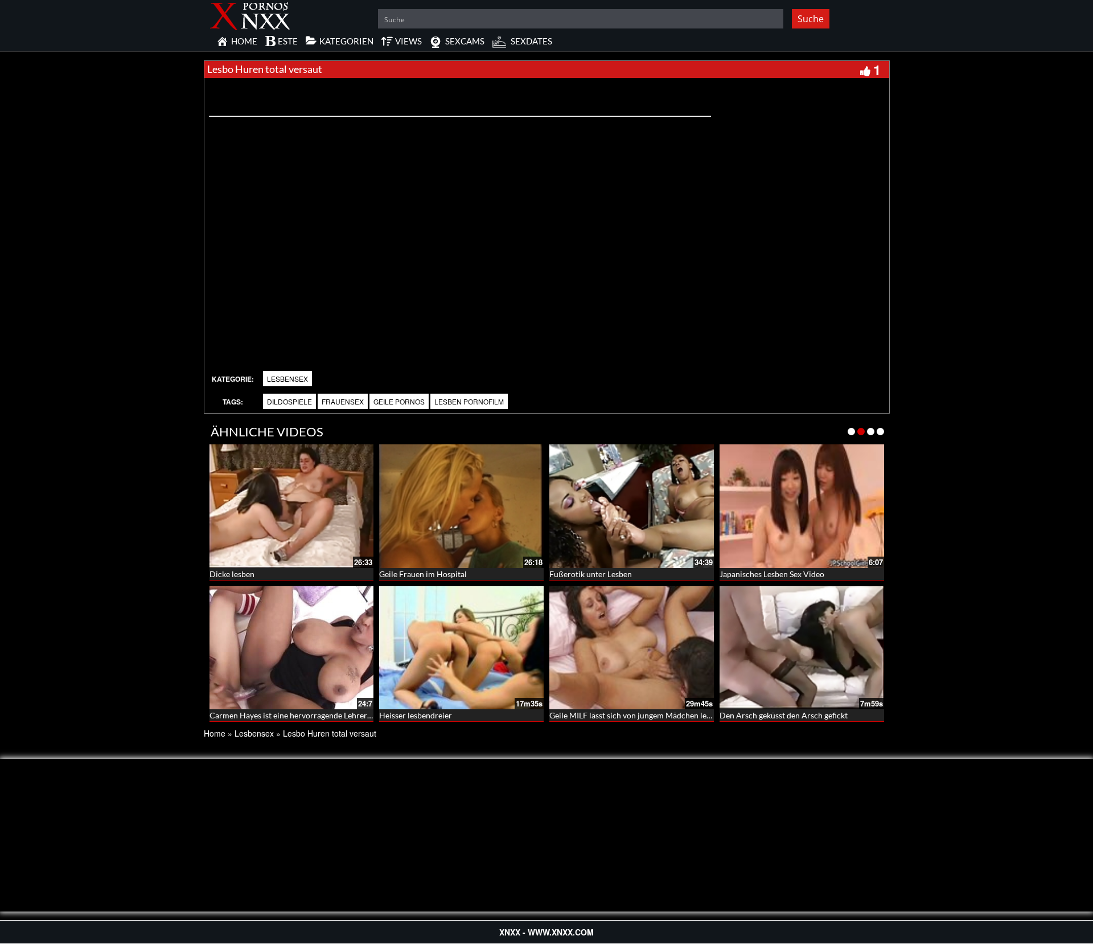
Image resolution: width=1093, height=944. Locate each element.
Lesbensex (287, 378)
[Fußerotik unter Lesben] (631, 506)
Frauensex (343, 401)
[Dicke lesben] (291, 506)
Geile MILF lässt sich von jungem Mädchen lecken (636, 715)
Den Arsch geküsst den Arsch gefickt (784, 715)
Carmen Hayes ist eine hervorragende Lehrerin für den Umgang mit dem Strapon (350, 715)
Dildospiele (289, 401)
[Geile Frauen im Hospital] (461, 506)
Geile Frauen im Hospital (423, 574)
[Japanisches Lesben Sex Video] (802, 506)
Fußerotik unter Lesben (590, 574)
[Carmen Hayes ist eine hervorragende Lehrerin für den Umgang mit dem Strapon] (291, 648)
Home (214, 733)
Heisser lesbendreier (415, 715)
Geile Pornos (399, 401)
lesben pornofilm (469, 401)
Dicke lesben (231, 574)
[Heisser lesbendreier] (461, 648)
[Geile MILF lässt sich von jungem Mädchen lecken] (631, 648)
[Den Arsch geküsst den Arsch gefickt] (802, 648)
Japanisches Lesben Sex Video (772, 574)
